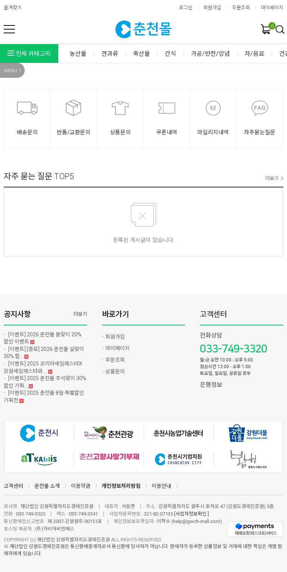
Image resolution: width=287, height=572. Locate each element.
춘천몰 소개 (47, 486)
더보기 (272, 178)
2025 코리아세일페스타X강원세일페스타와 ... (43, 367)
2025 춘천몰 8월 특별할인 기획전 (44, 396)
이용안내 (161, 486)
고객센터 (213, 314)
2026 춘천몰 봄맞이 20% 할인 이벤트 (42, 338)
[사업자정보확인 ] (191, 514)
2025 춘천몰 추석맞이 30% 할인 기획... (45, 382)
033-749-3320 (233, 349)
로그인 (185, 7)
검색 (280, 30)
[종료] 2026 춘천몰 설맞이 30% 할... (44, 353)
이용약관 (80, 486)
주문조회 (241, 7)
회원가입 (212, 7)
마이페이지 (272, 7)
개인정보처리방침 (121, 486)
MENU (10, 70)
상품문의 (115, 371)
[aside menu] (9, 29)
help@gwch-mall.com (196, 521)
